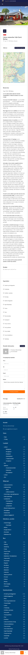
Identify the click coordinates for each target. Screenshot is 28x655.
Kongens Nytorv (7, 529)
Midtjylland (8, 449)
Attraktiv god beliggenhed (10, 285)
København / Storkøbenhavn (10, 556)
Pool (5, 617)
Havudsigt (6, 296)
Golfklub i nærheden (9, 293)
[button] (5, 54)
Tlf (3, 366)
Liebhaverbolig (7, 487)
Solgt (5, 34)
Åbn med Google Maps (20, 47)
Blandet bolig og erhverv (9, 508)
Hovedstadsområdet (11, 467)
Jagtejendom (9, 503)
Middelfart (6, 570)
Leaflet (11, 82)
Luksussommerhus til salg (10, 621)
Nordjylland (8, 451)
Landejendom (7, 498)
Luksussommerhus (8, 484)
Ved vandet (6, 612)
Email (4, 373)
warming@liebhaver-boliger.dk (10, 429)
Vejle (5, 542)
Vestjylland (8, 461)
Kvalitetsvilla (7, 512)
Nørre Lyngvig (7, 583)
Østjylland (8, 454)
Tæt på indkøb (7, 331)
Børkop (5, 581)
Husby (5, 549)
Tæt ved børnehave (8, 628)
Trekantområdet (10, 458)
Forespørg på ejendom (14, 391)
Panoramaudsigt (8, 316)
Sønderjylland (9, 456)
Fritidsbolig (7, 289)
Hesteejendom (9, 501)
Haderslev (6, 572)
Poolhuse (6, 619)
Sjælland (6, 465)
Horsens (6, 576)
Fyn (5, 463)
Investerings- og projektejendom (11, 494)
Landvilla (6, 638)
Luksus (6, 308)
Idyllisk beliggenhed (8, 300)
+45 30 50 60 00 (12, 1)
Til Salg (5, 439)
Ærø (5, 477)
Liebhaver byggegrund (9, 515)
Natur (6, 312)
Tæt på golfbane (8, 327)
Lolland (5, 474)
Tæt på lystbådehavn (8, 335)
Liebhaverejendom (10, 491)
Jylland (5, 447)
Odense (6, 579)
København (8, 470)
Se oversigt (22, 346)
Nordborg (6, 565)
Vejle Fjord (6, 553)
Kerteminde (6, 560)
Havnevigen (8, 525)
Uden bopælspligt (8, 496)
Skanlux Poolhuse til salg (14, 649)
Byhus (7, 489)
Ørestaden (6, 532)
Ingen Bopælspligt (8, 304)
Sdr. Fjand (6, 567)
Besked (4, 379)
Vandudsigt (7, 338)
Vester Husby (7, 551)
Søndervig (6, 546)
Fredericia (6, 586)
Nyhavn (5, 527)
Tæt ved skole (7, 626)
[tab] (4, 31)
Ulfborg (5, 544)
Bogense (6, 563)
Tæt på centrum (8, 323)
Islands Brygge (7, 522)
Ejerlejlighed (7, 510)
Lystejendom (9, 505)
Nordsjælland (9, 472)
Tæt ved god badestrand (9, 600)
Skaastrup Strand (8, 574)
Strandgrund (7, 319)
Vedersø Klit (7, 558)
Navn (4, 360)
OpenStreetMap (17, 82)
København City (7, 534)
